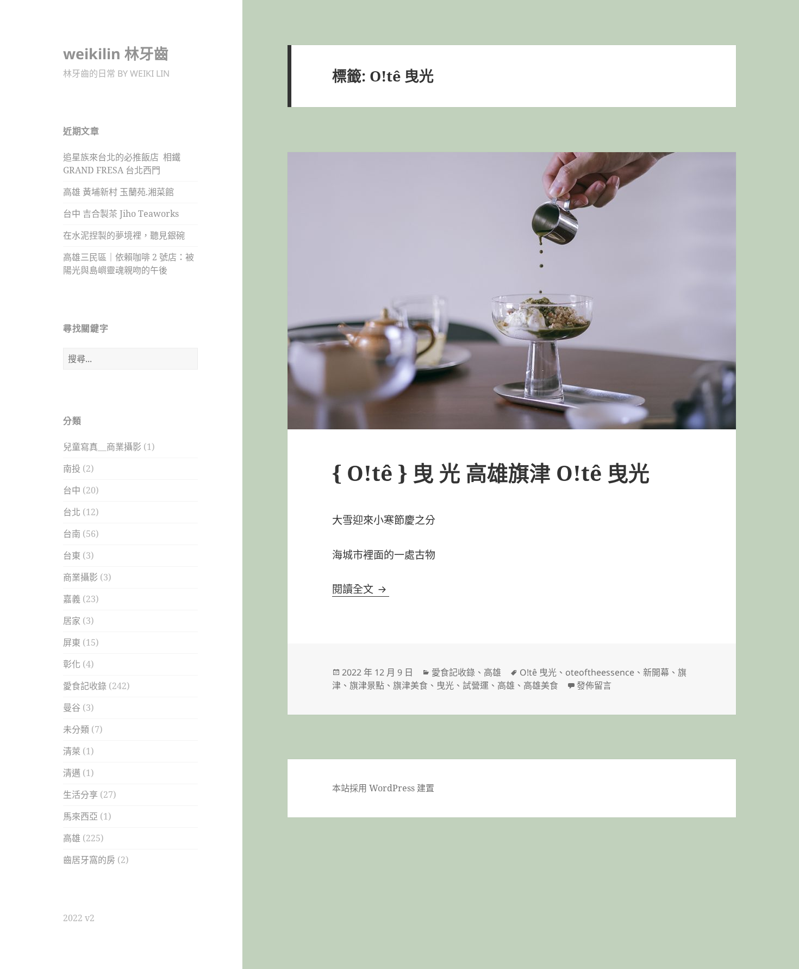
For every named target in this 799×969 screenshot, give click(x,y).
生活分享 (80, 795)
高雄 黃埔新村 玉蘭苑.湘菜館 (118, 192)
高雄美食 (540, 685)
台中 (71, 490)
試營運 (476, 685)
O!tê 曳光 (538, 672)
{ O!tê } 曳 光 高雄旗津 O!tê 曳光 (491, 472)
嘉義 (71, 599)
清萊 (71, 751)
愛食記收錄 (85, 686)
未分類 (76, 729)
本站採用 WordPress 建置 (383, 788)
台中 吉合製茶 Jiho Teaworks (121, 214)
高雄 (71, 838)
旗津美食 (410, 685)
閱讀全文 (360, 589)
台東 (71, 555)
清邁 (71, 773)
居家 (71, 621)
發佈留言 (594, 685)
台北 (71, 512)
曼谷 (71, 708)
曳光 (445, 685)
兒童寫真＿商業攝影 (102, 447)
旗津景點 (366, 685)
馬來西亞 (80, 816)
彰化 (71, 664)
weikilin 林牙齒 (115, 53)
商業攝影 (80, 577)
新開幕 (656, 672)
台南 (71, 534)
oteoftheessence (599, 672)
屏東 (71, 642)
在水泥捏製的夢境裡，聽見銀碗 (124, 235)
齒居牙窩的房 (89, 860)
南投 (71, 468)
